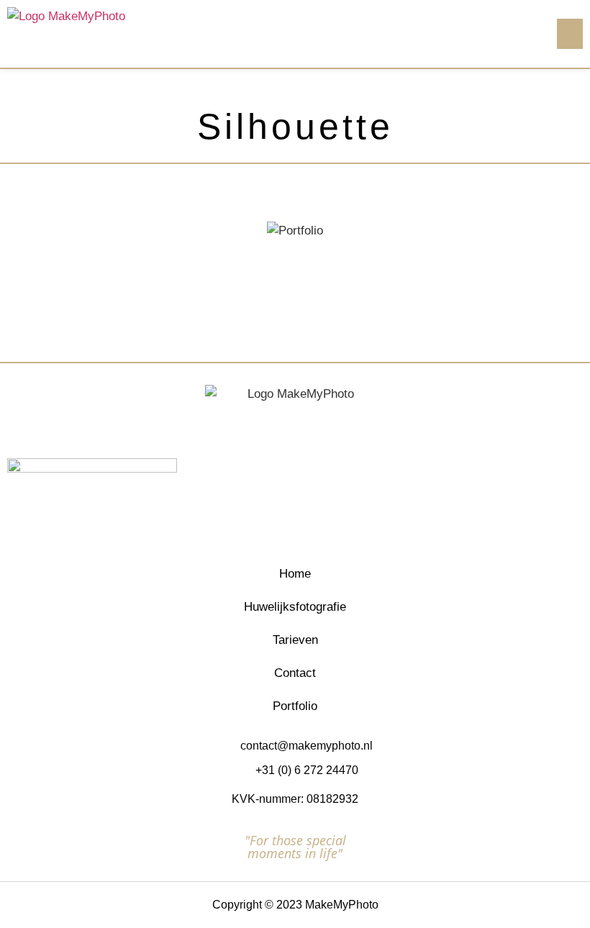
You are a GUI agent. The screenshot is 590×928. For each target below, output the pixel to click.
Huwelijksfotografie (295, 607)
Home (295, 574)
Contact (295, 673)
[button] (570, 34)
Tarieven (295, 640)
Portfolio (295, 706)
